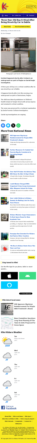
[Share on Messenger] (8, 125)
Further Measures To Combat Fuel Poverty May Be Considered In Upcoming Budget (21, 152)
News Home (7, 26)
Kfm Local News (18, 416)
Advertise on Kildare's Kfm (10, 419)
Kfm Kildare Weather (11, 332)
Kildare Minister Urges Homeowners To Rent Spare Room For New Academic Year (23, 217)
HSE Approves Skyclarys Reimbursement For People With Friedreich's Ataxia (21, 138)
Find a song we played (27, 419)
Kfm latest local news (11, 300)
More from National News (22, 26)
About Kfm (8, 416)
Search (31, 257)
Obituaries (18, 423)
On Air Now (30, 6)
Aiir (34, 438)
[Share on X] (13, 125)
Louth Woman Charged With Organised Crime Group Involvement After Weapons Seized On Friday (23, 186)
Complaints (18, 421)
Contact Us (27, 421)
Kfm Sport (28, 416)
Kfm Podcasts (9, 421)
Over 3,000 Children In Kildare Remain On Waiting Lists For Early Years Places (22, 200)
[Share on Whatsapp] (18, 125)
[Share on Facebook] (3, 125)
